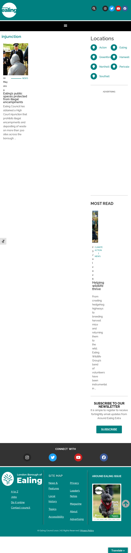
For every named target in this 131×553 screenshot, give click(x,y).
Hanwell (124, 57)
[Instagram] (105, 8)
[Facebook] (125, 8)
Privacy (74, 483)
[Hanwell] (114, 57)
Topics (52, 509)
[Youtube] (118, 8)
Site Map (56, 475)
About (73, 511)
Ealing (123, 47)
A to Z (14, 491)
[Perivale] (114, 66)
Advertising (77, 519)
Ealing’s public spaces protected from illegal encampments (15, 98)
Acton (103, 47)
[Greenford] (94, 57)
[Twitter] (112, 8)
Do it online (18, 502)
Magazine (75, 503)
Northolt (104, 66)
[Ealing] (114, 47)
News (25, 78)
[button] (94, 8)
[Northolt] (94, 66)
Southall (104, 76)
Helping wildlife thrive (98, 286)
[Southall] (94, 76)
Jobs (14, 496)
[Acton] (94, 47)
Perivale (124, 66)
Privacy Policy (87, 530)
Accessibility (56, 516)
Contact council (20, 507)
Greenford (105, 57)
